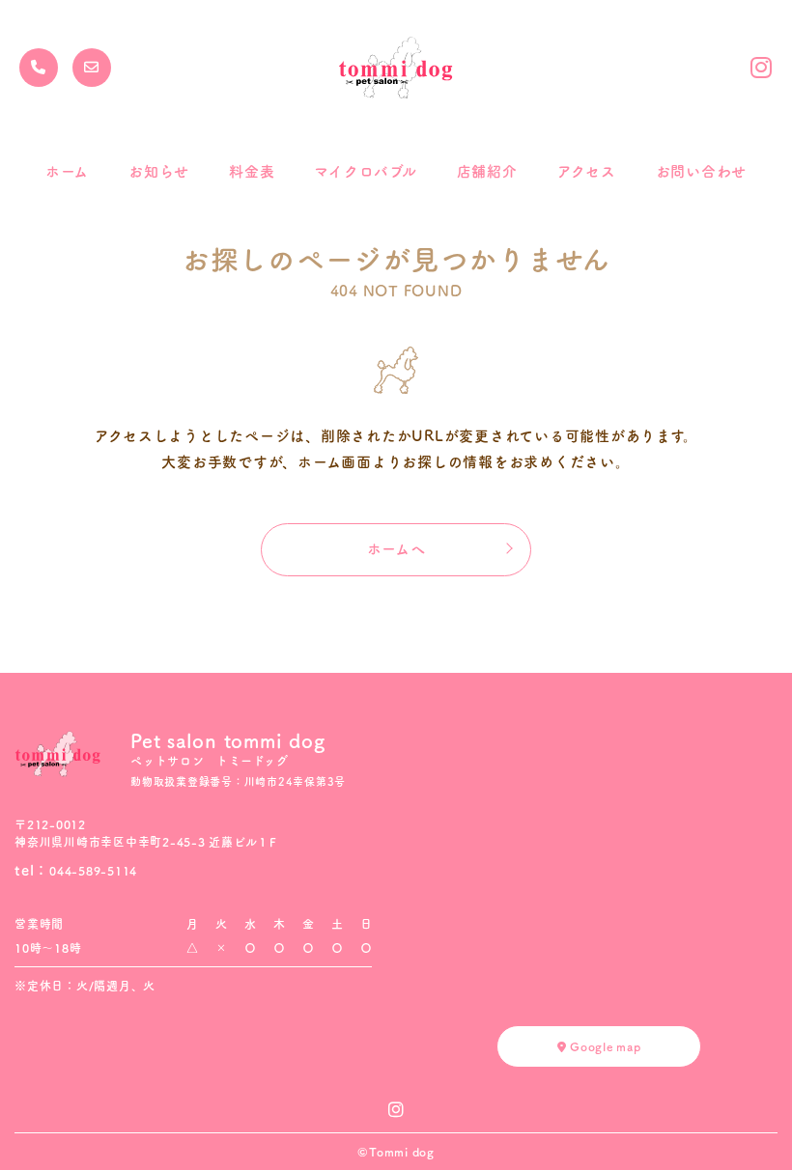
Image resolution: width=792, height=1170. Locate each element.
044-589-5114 (93, 871)
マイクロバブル (365, 171)
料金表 (251, 171)
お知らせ (158, 171)
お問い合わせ (702, 171)
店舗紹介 (487, 171)
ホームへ (396, 549)
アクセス (586, 171)
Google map (603, 1046)
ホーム (67, 171)
